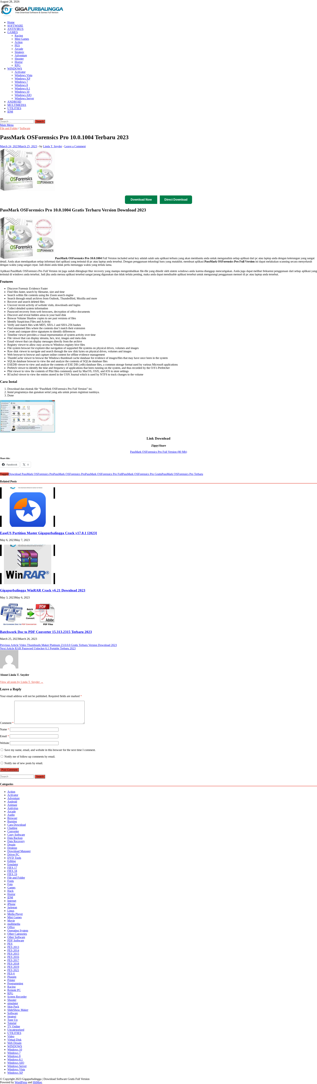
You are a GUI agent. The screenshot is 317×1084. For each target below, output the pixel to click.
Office (11, 927)
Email (4, 736)
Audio (11, 814)
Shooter (19, 58)
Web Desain (14, 1043)
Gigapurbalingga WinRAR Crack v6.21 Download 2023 (42, 590)
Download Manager (19, 851)
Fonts (10, 880)
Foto (10, 884)
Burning (12, 821)
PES (17, 45)
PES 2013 (13, 947)
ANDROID (14, 101)
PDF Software (15, 940)
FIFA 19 (12, 874)
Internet (11, 900)
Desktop (12, 847)
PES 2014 (13, 950)
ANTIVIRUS (15, 28)
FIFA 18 (12, 871)
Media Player (15, 914)
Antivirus (12, 808)
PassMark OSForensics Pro (69, 474)
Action (19, 42)
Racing (19, 35)
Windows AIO (23, 95)
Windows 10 (22, 91)
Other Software (16, 937)
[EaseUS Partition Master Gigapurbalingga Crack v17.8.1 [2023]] (27, 525)
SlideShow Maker (17, 1009)
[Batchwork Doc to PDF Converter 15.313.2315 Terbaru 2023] (27, 624)
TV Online (13, 1026)
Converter (13, 831)
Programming (15, 983)
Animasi (12, 804)
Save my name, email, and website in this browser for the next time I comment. (50, 750)
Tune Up (12, 1019)
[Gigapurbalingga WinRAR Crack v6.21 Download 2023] (27, 583)
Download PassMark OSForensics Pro (31, 474)
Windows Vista (23, 75)
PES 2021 (13, 970)
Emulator (12, 864)
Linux (10, 910)
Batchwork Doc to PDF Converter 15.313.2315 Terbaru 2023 (46, 632)
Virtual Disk (14, 1039)
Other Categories (17, 933)
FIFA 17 (12, 867)
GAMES (12, 32)
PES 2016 (13, 957)
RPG (18, 65)
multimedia (13, 923)
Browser (12, 818)
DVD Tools (14, 857)
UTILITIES (14, 108)
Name (4, 729)
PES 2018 (13, 963)
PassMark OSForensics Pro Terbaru (182, 474)
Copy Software (16, 834)
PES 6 (11, 973)
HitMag (37, 1082)
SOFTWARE (15, 25)
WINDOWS (14, 68)
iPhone (11, 904)
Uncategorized (15, 1029)
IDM (10, 111)
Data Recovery (16, 841)
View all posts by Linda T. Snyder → (21, 682)
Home (10, 22)
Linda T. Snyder (52, 146)
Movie (11, 920)
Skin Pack (13, 1006)
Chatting (12, 828)
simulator (12, 1003)
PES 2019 (13, 966)
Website (4, 743)
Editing (11, 861)
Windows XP (22, 78)
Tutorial (11, 1023)
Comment (7, 723)
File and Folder (9, 128)
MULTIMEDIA (16, 105)
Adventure (21, 55)
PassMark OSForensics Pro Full (103, 474)
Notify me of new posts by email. (23, 763)
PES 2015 (13, 953)
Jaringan (12, 907)
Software (25, 128)
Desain (11, 844)
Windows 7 (21, 81)
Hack (10, 890)
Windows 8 (21, 85)
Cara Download (16, 824)
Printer (11, 980)
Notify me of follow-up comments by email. (29, 756)
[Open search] (1, 118)
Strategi (11, 1016)
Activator (20, 71)
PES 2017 (13, 960)
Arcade (19, 48)
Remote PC (14, 990)
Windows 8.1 (22, 88)
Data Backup (15, 837)
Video (10, 1036)
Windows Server (24, 98)
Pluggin (11, 976)
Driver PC (13, 854)
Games (11, 887)
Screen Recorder (17, 996)
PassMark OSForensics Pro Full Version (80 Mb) (158, 451)
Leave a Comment (75, 146)
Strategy (19, 52)
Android (12, 801)
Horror (19, 62)
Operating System (17, 930)
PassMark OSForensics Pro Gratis (142, 474)
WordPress (21, 1082)
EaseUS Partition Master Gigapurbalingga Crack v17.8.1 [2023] (48, 533)
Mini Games (22, 38)
